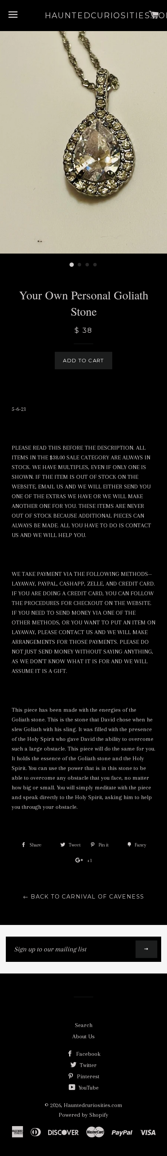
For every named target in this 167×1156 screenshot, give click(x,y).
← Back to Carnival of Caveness (83, 896)
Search (83, 1025)
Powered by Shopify (83, 1114)
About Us (83, 1036)
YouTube (88, 1087)
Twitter (87, 1065)
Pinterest (87, 1076)
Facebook (88, 1053)
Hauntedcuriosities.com (83, 15)
